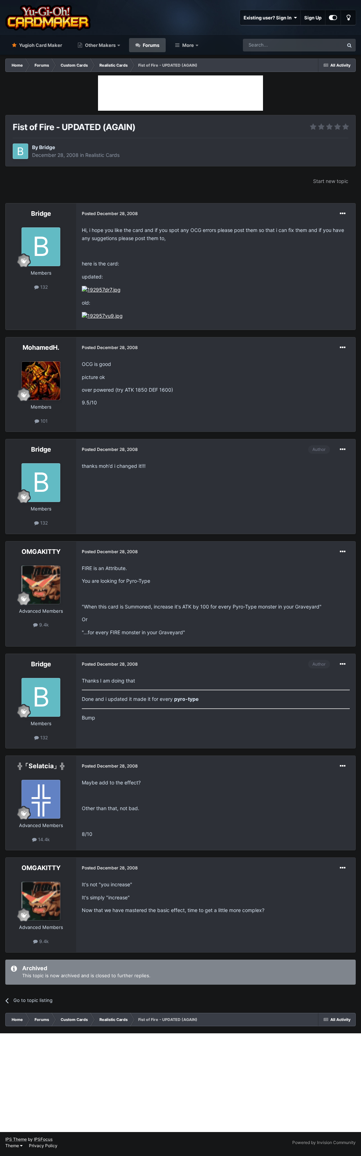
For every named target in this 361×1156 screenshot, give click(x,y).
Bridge (47, 147)
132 (43, 287)
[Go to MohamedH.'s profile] (41, 380)
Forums (150, 45)
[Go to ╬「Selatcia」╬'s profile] (41, 799)
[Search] (349, 45)
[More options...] (343, 213)
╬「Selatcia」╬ (41, 766)
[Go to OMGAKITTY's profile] (41, 584)
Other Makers (100, 45)
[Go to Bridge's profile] (20, 151)
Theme (12, 1145)
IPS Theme (16, 1139)
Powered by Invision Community (324, 1142)
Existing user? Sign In (269, 17)
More (188, 45)
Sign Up (313, 17)
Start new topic (330, 181)
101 (43, 421)
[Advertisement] (180, 93)
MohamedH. (41, 347)
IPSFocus (43, 1139)
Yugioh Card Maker (40, 45)
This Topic (323, 45)
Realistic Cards (102, 155)
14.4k (43, 839)
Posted (110, 213)
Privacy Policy (43, 1145)
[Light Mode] (348, 17)
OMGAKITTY (41, 551)
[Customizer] (333, 17)
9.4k (43, 625)
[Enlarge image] (101, 289)
